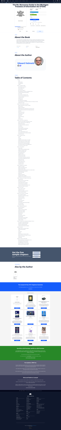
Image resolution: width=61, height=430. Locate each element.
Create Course (28, 401)
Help (59, 2)
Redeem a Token (18, 404)
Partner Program (28, 412)
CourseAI (17, 407)
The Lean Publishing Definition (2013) (40, 407)
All (4, 2)
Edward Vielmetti (21, 29)
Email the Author (38, 47)
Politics (24, 390)
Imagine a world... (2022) (39, 406)
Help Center (38, 401)
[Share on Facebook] (18, 47)
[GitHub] (18, 66)
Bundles (9, 2)
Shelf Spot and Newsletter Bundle (19, 410)
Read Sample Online (36, 255)
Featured (2, 2)
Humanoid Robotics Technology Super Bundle (30, 316)
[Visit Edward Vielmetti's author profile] (38, 61)
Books (6, 2)
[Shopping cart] (57, 1)
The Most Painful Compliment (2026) (40, 404)
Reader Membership (40, 22)
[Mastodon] (20, 66)
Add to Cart (34, 19)
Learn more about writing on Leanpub (30, 387)
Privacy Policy (38, 412)
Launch (57, 2)
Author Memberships (28, 399)
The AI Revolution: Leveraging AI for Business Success (17, 318)
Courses (12, 2)
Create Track (27, 402)
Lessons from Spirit (17, 302)
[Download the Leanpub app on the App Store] (30, 427)
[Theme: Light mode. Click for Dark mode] (55, 1)
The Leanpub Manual (28, 407)
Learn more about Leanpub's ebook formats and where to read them (30, 372)
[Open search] (53, 1)
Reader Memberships (39, 399)
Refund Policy (38, 413)
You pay (31, 16)
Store (20, 390)
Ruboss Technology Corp (33, 425)
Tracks (14, 2)
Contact (27, 418)
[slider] (36, 15)
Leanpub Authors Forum (28, 406)
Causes (27, 413)
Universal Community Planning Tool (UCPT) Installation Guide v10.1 (44, 302)
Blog (26, 417)
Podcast (54, 2)
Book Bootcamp (18, 415)
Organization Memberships (19, 418)
